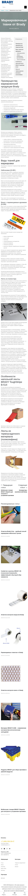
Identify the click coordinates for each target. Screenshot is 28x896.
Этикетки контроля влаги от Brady (12, 690)
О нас (2, 862)
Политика (3, 866)
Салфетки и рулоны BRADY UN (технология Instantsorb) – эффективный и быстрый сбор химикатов (11, 574)
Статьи (7, 10)
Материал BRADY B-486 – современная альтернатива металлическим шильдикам (13, 730)
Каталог (16, 866)
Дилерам (3, 878)
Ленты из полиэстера (21, 59)
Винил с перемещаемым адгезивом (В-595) (20, 56)
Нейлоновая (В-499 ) (21, 53)
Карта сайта (3, 868)
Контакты (3, 870)
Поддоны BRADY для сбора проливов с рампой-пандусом (14, 770)
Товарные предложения (20, 862)
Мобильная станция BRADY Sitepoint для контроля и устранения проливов (13, 810)
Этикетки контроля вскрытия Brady (12, 614)
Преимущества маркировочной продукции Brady (19, 45)
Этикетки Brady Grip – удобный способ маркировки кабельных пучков (13, 532)
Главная (2, 10)
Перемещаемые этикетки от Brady (12, 652)
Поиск (2, 864)
